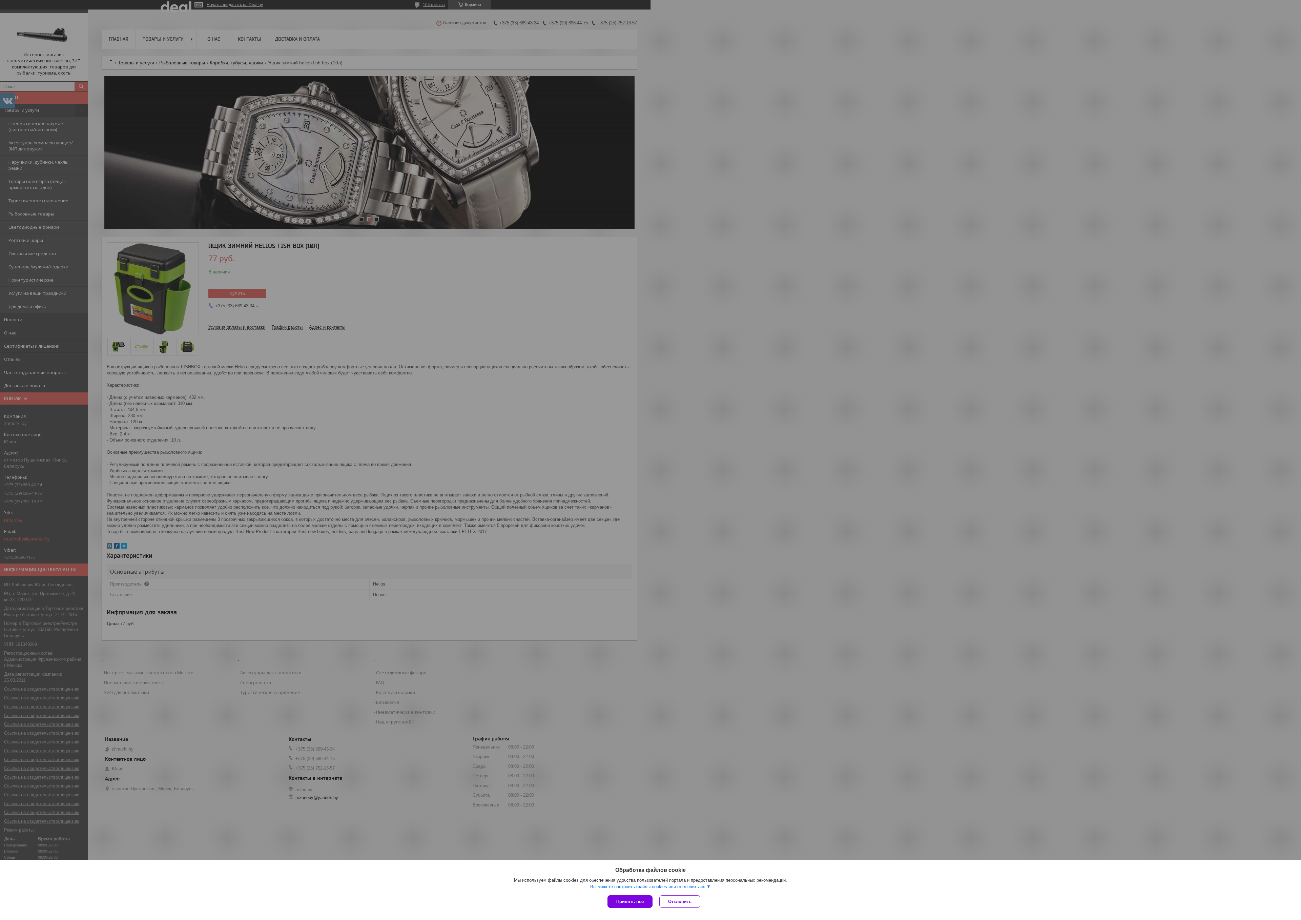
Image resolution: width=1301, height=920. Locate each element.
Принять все (630, 901)
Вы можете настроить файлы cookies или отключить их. (648, 886)
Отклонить (679, 901)
